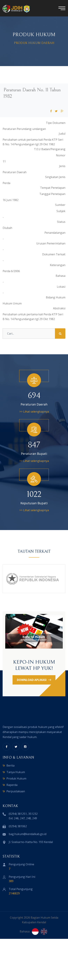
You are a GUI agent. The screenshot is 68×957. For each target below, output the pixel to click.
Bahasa (60, 276)
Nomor (60, 155)
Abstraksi (59, 308)
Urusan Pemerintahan (50, 243)
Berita (10, 765)
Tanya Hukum (15, 772)
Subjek (60, 211)
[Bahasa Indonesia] (35, 931)
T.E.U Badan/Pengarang (49, 149)
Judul (62, 133)
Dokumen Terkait (53, 254)
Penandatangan (54, 233)
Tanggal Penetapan (52, 194)
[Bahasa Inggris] (43, 931)
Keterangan (57, 265)
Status (61, 222)
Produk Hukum (16, 778)
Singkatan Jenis (55, 177)
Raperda (11, 785)
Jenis (62, 166)
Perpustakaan (15, 791)
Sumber (60, 205)
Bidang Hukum (55, 297)
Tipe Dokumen (55, 123)
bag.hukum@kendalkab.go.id (27, 834)
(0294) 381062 (18, 826)
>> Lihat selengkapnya (34, 411)
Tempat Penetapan (52, 188)
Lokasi (61, 287)
